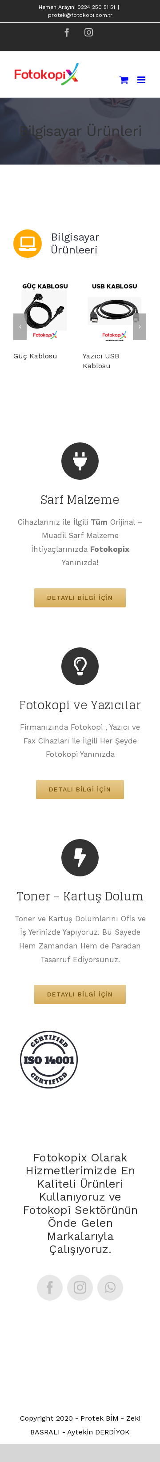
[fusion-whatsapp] (110, 1288)
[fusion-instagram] (80, 1288)
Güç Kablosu (35, 356)
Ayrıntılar (48, 312)
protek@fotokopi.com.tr (80, 15)
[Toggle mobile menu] (142, 79)
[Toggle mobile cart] (124, 79)
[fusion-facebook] (50, 1288)
